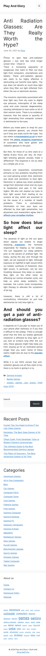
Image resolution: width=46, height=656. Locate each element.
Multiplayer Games (12, 537)
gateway (21, 622)
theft (38, 635)
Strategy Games (11, 557)
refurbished (14, 632)
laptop (11, 625)
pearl (28, 629)
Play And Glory (14, 6)
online (12, 628)
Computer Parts (11, 492)
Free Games (9, 509)
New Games (9, 541)
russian (21, 632)
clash (31, 610)
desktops (7, 619)
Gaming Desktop (11, 517)
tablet (33, 635)
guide (38, 622)
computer (9, 613)
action (6, 610)
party (23, 629)
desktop (32, 614)
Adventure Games (12, 476)
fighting (14, 619)
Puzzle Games (10, 545)
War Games (9, 565)
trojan (5, 638)
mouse (5, 629)
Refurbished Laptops (13, 549)
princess (33, 629)
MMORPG (8, 533)
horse (5, 625)
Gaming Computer (12, 513)
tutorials (10, 638)
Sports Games (10, 553)
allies (22, 610)
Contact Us (9, 589)
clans (27, 610)
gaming (36, 618)
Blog (6, 484)
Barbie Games (13, 379)
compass (37, 610)
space (38, 632)
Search (7, 399)
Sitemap (7, 597)
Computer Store (11, 496)
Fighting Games (11, 505)
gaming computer (10, 622)
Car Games (9, 488)
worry (16, 638)
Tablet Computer (11, 561)
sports (6, 635)
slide (33, 632)
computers (21, 613)
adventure (14, 609)
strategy (18, 635)
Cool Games (9, 500)
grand (33, 622)
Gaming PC (9, 521)
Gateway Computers (13, 525)
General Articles (14, 375)
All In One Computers (14, 480)
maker (30, 625)
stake (11, 635)
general (27, 622)
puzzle (6, 632)
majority (24, 625)
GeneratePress (23, 652)
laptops (18, 625)
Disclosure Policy (11, 593)
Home (6, 585)
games (23, 618)
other (19, 629)
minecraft (36, 625)
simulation (28, 632)
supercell (26, 635)
